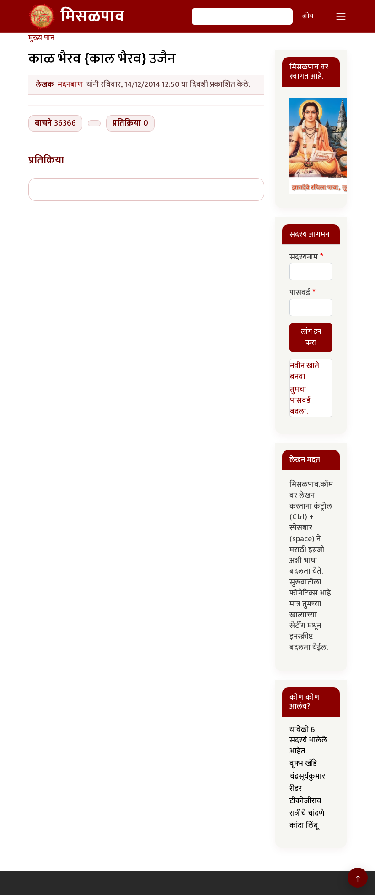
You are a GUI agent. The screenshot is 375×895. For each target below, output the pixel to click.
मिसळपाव (92, 16)
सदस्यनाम (303, 257)
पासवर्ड (299, 293)
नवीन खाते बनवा (304, 371)
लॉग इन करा (311, 337)
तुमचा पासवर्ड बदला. (300, 400)
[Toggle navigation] (341, 16)
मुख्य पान (41, 38)
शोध (307, 16)
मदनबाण (70, 84)
